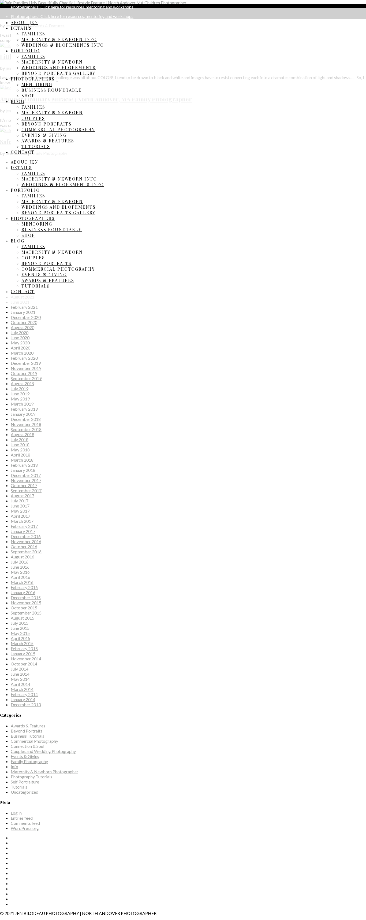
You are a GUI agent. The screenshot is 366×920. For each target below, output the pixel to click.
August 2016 (22, 556)
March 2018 (22, 459)
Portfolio (25, 50)
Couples (33, 118)
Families (33, 33)
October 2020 (24, 322)
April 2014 (20, 684)
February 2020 (24, 357)
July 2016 (19, 561)
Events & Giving (44, 135)
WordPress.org (25, 828)
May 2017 (20, 510)
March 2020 (22, 352)
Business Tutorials (27, 735)
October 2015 (24, 607)
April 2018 (20, 454)
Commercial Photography (58, 129)
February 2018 (24, 465)
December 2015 (26, 597)
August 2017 (22, 495)
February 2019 (24, 408)
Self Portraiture (25, 781)
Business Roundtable (51, 90)
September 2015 (26, 612)
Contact (23, 152)
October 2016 (24, 546)
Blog (17, 101)
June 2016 (20, 566)
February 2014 (24, 694)
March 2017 (22, 521)
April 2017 (20, 515)
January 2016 (23, 592)
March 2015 (22, 643)
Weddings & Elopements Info (62, 45)
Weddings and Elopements (58, 67)
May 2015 (20, 633)
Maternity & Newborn (52, 62)
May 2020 (20, 342)
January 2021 (23, 312)
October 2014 (24, 663)
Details (21, 28)
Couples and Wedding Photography (43, 751)
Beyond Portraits (46, 124)
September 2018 (26, 429)
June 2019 (20, 393)
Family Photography (29, 761)
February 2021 (24, 307)
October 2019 (24, 373)
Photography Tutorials (31, 776)
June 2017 (20, 505)
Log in (16, 812)
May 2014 (20, 679)
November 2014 (26, 658)
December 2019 (26, 363)
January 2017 (23, 531)
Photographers (33, 79)
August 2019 (22, 383)
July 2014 (19, 668)
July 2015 (19, 622)
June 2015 (20, 628)
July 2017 (19, 500)
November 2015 (26, 602)
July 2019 (19, 388)
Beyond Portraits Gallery (58, 73)
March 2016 (22, 582)
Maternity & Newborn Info (59, 39)
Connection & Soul (27, 746)
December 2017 (26, 475)
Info (14, 766)
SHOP (28, 95)
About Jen (24, 22)
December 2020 (26, 317)
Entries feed (22, 817)
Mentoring (36, 84)
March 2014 (22, 689)
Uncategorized (24, 791)
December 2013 (26, 704)
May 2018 (20, 449)
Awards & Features (47, 140)
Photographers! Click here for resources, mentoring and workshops (72, 6)
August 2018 (22, 434)
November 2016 (26, 541)
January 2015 (23, 653)
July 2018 (19, 439)
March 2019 (22, 403)
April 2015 (20, 638)
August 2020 (22, 327)
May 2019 (20, 398)
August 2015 (22, 617)
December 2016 (26, 536)
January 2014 (23, 699)
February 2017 (24, 526)
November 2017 (26, 480)
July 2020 (19, 332)
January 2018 (23, 470)
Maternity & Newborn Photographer (44, 771)
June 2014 (20, 673)
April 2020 (20, 347)
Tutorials (35, 146)
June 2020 (20, 337)
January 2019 (23, 414)
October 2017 (24, 485)
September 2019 (26, 378)
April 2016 (20, 577)
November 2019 (26, 368)
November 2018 (26, 424)
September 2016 (26, 551)
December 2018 (26, 419)
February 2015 (24, 648)
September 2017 (26, 490)
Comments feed (25, 823)
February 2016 (24, 587)
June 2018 (20, 444)
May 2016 (20, 572)
